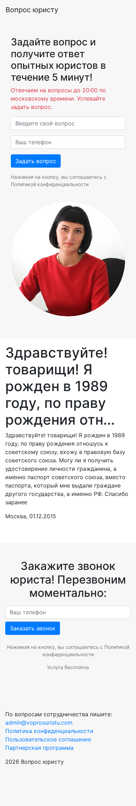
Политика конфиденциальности (49, 730)
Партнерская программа (39, 747)
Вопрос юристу (32, 10)
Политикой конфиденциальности (50, 184)
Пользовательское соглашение (48, 739)
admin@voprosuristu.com (39, 722)
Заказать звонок (32, 628)
